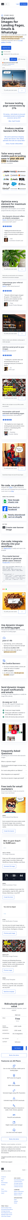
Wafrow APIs (7, 548)
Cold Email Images (18, 1181)
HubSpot (16, 1201)
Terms (2, 1189)
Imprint (2, 1193)
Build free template (9, 991)
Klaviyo (15, 1203)
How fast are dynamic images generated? (12, 778)
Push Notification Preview (6, 1212)
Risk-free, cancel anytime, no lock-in (11, 1144)
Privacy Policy (4, 1191)
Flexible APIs (6, 562)
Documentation (4, 1182)
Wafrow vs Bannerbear (19, 1191)
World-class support (6, 1162)
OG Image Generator (18, 1183)
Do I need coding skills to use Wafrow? (12, 770)
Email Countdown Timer (6, 1207)
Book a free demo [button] (14, 1055)
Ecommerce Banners (18, 1185)
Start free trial (6, 47)
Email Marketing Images (19, 1179)
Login (17, 4)
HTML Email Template (6, 1216)
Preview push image (9, 933)
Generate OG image (9, 866)
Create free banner (9, 831)
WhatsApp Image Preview (6, 1214)
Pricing (2, 1178)
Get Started (23, 4)
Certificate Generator (18, 1186)
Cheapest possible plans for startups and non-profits (14, 1157)
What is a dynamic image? (8, 761)
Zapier (11, 487)
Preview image (8, 970)
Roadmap (3, 1184)
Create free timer (8, 897)
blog (12, 491)
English (24, 1170)
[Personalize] (21, 90)
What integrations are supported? (10, 774)
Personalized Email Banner (7, 1209)
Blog (2, 1180)
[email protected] (11, 64)
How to (4, 220)
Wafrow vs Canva (17, 1194)
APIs (9, 42)
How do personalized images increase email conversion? (13, 766)
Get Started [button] (17, 1048)
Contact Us (3, 1176)
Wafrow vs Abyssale (18, 1193)
